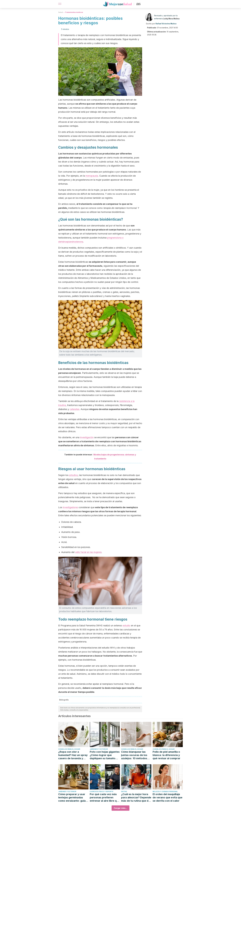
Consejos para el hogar (69, 749)
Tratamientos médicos (74, 12)
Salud (60, 12)
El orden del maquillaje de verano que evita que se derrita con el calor (167, 797)
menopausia (91, 175)
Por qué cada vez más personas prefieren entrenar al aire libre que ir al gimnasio (105, 797)
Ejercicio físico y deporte (101, 791)
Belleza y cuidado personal (165, 791)
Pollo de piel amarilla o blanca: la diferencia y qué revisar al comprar (166, 755)
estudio (126, 625)
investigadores (70, 507)
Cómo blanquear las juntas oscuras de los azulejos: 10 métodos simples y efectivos (134, 755)
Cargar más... (120, 808)
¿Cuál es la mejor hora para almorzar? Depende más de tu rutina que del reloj (136, 797)
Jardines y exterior (99, 749)
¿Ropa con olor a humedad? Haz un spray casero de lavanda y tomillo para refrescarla (73, 755)
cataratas (74, 409)
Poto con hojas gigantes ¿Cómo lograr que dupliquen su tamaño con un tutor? (105, 755)
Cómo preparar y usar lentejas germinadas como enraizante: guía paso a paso (72, 797)
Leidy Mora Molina (171, 18)
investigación (87, 437)
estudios (73, 475)
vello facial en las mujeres (88, 552)
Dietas (124, 791)
